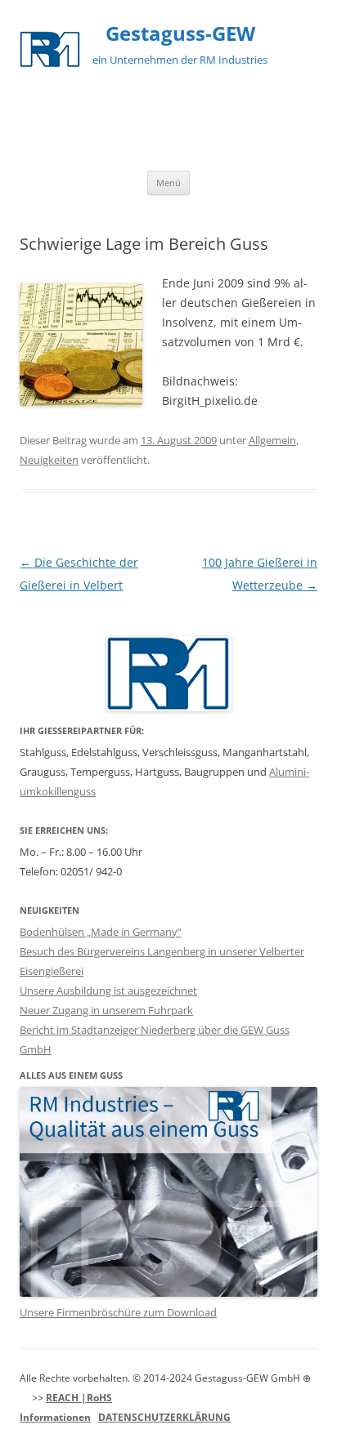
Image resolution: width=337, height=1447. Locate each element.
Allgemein (272, 440)
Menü (168, 182)
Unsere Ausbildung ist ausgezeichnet (108, 990)
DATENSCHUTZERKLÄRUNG (164, 1417)
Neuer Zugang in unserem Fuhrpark (106, 1010)
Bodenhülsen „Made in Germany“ (101, 931)
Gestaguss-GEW (180, 34)
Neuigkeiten (49, 459)
